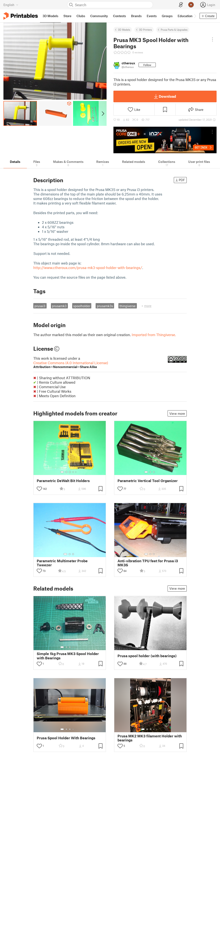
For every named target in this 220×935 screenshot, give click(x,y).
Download (167, 96)
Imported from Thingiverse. (154, 334)
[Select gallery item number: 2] (66, 472)
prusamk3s (105, 306)
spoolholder (81, 306)
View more (177, 413)
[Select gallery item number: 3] (70, 472)
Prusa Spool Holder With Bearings (66, 738)
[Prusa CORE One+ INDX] (165, 140)
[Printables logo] (20, 16)
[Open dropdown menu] (212, 39)
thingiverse (127, 306)
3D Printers (145, 29)
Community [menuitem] (99, 16)
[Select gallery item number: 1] (62, 472)
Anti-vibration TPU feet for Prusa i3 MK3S (148, 563)
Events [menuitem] (152, 16)
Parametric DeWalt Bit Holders (63, 481)
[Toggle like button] (39, 488)
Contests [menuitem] (119, 16)
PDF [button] (182, 180)
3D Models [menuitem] (50, 16)
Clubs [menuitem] (80, 16)
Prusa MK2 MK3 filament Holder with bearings (150, 738)
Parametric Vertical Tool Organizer (148, 481)
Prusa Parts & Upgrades (174, 29)
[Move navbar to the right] (195, 15)
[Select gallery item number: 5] (76, 472)
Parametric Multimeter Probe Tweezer (62, 563)
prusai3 (39, 306)
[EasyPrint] (181, 5)
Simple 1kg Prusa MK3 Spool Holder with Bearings (68, 656)
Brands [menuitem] (136, 16)
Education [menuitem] (185, 16)
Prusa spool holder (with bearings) (147, 656)
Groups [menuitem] (167, 16)
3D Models (124, 29)
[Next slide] (103, 113)
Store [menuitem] (67, 16)
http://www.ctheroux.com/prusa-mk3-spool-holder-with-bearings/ (87, 267)
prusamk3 (59, 306)
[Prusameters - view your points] (191, 5)
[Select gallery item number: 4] (73, 472)
